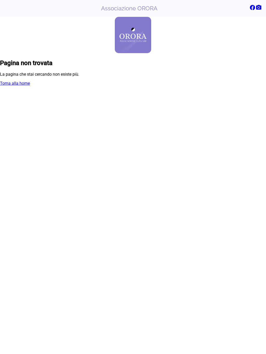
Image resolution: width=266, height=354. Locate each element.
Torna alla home (15, 83)
